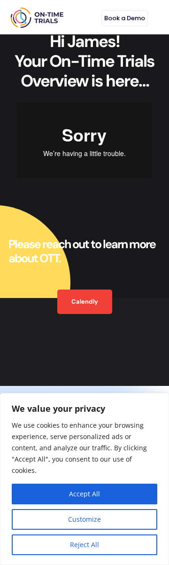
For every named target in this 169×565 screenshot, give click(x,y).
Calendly (84, 302)
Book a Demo (124, 18)
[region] (84, 479)
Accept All (84, 493)
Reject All (84, 544)
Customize (84, 519)
